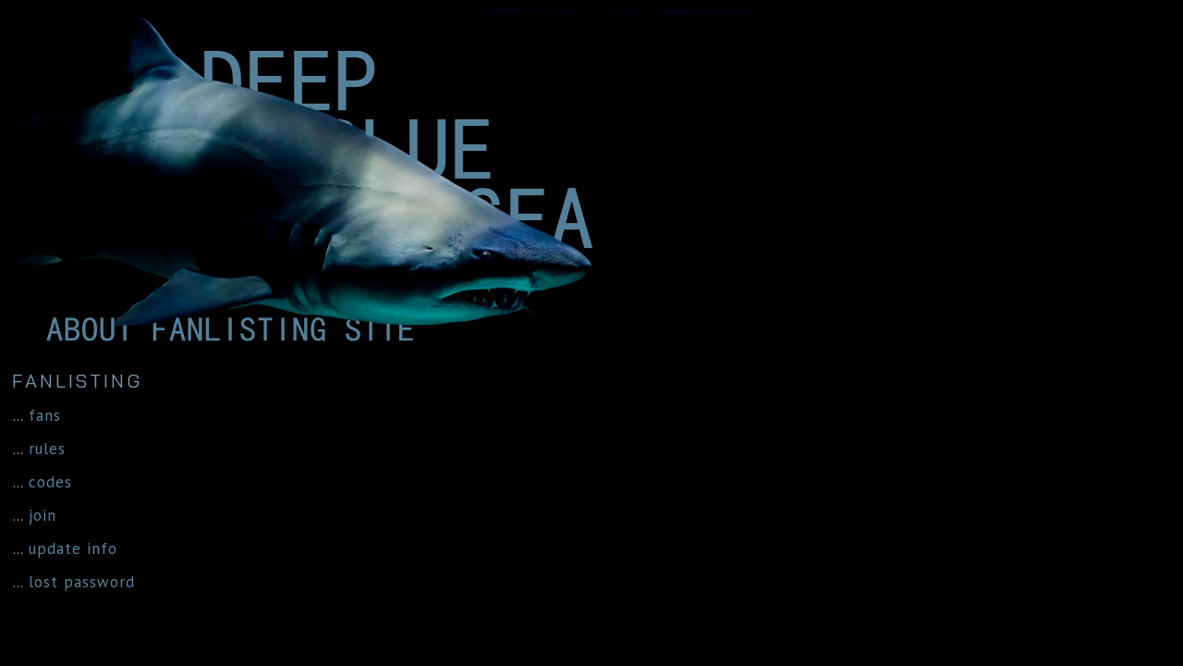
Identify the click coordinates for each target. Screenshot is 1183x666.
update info (73, 548)
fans (45, 415)
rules (47, 448)
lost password (82, 582)
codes (50, 482)
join (42, 515)
